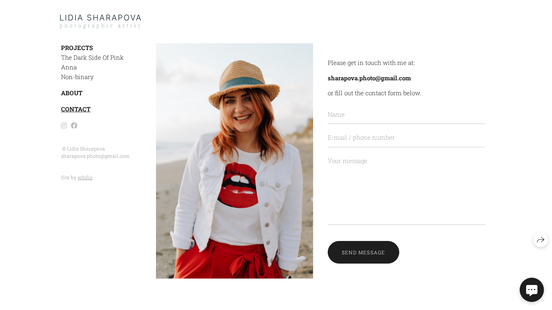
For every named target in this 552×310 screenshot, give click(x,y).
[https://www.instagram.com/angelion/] (64, 125)
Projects (77, 48)
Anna (69, 67)
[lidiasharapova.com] (100, 22)
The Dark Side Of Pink (92, 57)
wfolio (85, 177)
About (71, 93)
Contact (76, 109)
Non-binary (77, 77)
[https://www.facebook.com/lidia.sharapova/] (74, 125)
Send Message (363, 252)
